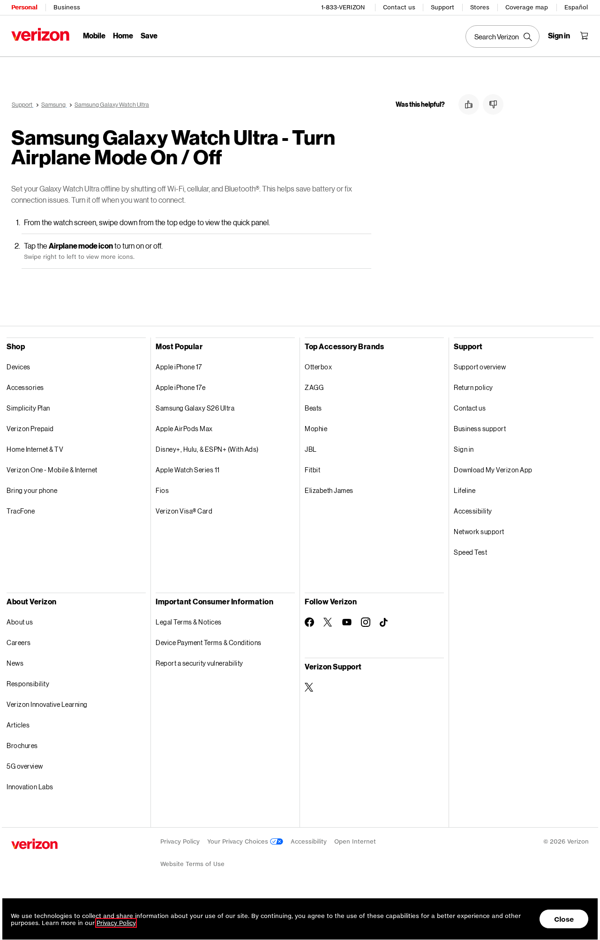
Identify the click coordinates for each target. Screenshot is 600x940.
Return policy (473, 387)
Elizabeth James (329, 490)
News (15, 663)
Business (66, 7)
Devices (18, 367)
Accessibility (473, 511)
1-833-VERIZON (343, 7)
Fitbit (312, 470)
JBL (311, 449)
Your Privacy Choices (238, 841)
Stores (479, 7)
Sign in (464, 449)
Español (576, 7)
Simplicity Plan (28, 408)
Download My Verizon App (493, 470)
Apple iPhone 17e (180, 387)
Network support (479, 532)
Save (149, 35)
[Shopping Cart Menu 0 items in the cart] (584, 35)
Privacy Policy (180, 841)
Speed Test (470, 552)
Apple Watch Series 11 (188, 470)
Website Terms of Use (192, 863)
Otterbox (318, 367)
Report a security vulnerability (199, 663)
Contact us (399, 7)
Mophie (316, 429)
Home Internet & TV (35, 449)
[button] (468, 104)
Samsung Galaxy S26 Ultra (195, 408)
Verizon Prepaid (30, 429)
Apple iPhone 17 (179, 367)
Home (123, 35)
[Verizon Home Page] (40, 34)
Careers (19, 642)
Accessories (25, 387)
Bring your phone (32, 490)
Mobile (94, 35)
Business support (480, 429)
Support (442, 7)
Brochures (22, 745)
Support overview (480, 367)
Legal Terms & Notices (189, 622)
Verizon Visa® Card (184, 511)
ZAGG (314, 387)
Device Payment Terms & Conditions (209, 642)
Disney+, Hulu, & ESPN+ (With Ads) (207, 449)
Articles (18, 725)
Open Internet (355, 841)
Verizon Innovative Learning (47, 704)
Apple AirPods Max (184, 429)
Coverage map (526, 7)
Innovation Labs (30, 787)
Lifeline (464, 490)
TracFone (21, 511)
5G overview (25, 766)
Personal (24, 7)
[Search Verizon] (502, 36)
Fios (162, 490)
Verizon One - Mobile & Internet (52, 470)
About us (20, 622)
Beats (313, 408)
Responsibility (28, 684)
